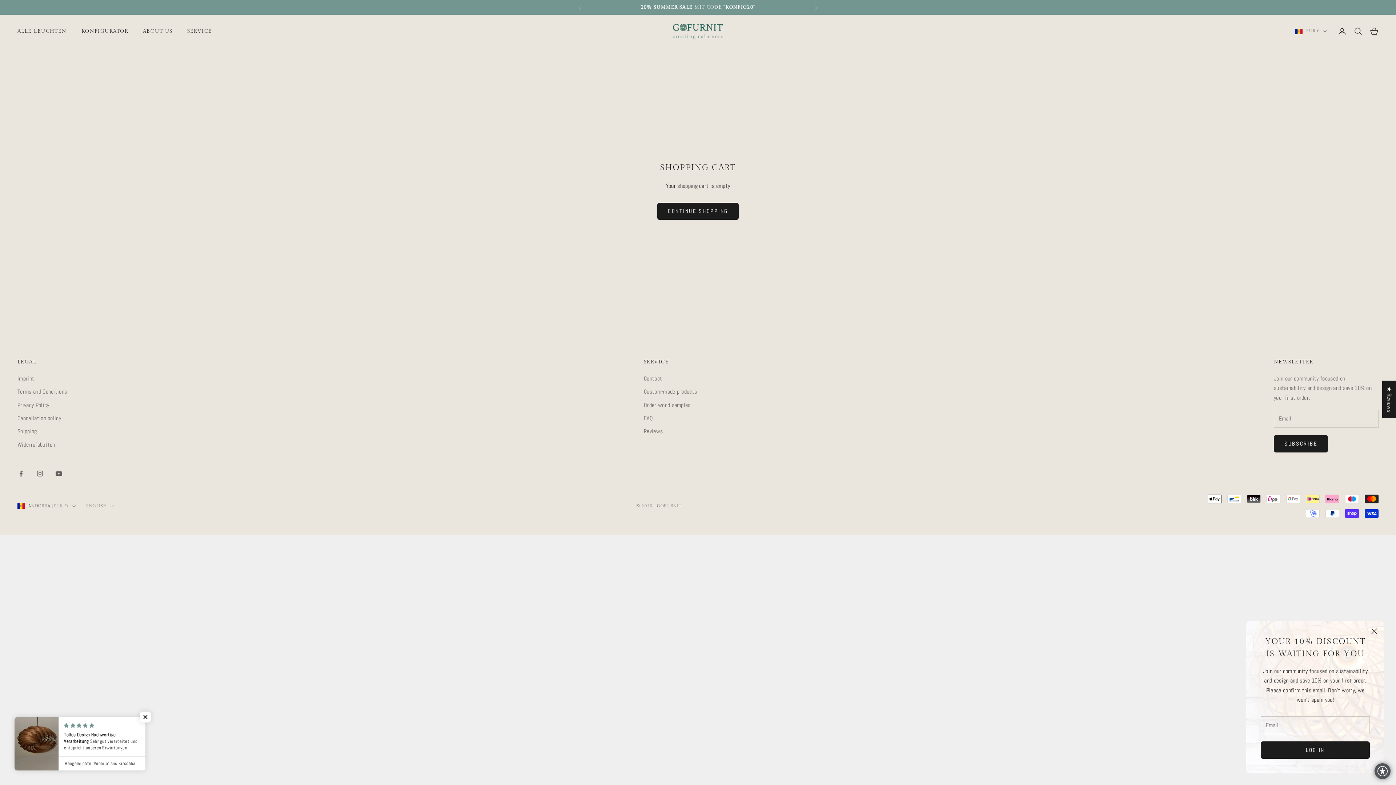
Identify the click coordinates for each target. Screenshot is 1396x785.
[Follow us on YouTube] (59, 473)
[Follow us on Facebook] (21, 473)
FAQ (648, 418)
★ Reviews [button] (1389, 399)
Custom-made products (670, 391)
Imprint (25, 378)
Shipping (27, 431)
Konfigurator (104, 31)
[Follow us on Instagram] (40, 473)
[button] (145, 717)
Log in (1315, 749)
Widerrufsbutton (36, 444)
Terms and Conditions (42, 391)
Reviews (653, 431)
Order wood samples (667, 405)
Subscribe (1300, 443)
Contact (653, 378)
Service (199, 31)
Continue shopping (698, 211)
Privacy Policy (33, 405)
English (96, 506)
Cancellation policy (39, 418)
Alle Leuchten (42, 31)
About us (158, 31)
